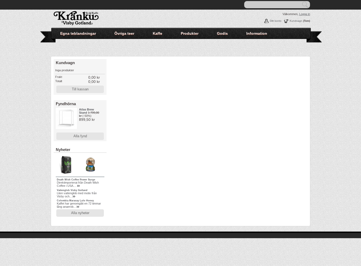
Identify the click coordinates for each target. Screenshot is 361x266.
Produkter (189, 33)
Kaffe (157, 33)
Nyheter (63, 149)
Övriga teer (124, 33)
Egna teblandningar (78, 33)
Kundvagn (296, 20)
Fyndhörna (66, 103)
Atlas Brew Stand (86, 111)
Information (256, 33)
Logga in (304, 14)
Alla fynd (80, 136)
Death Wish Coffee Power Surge (76, 179)
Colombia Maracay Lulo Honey (75, 200)
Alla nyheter (80, 213)
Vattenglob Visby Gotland (72, 190)
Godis (222, 33)
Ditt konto (275, 20)
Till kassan (80, 89)
